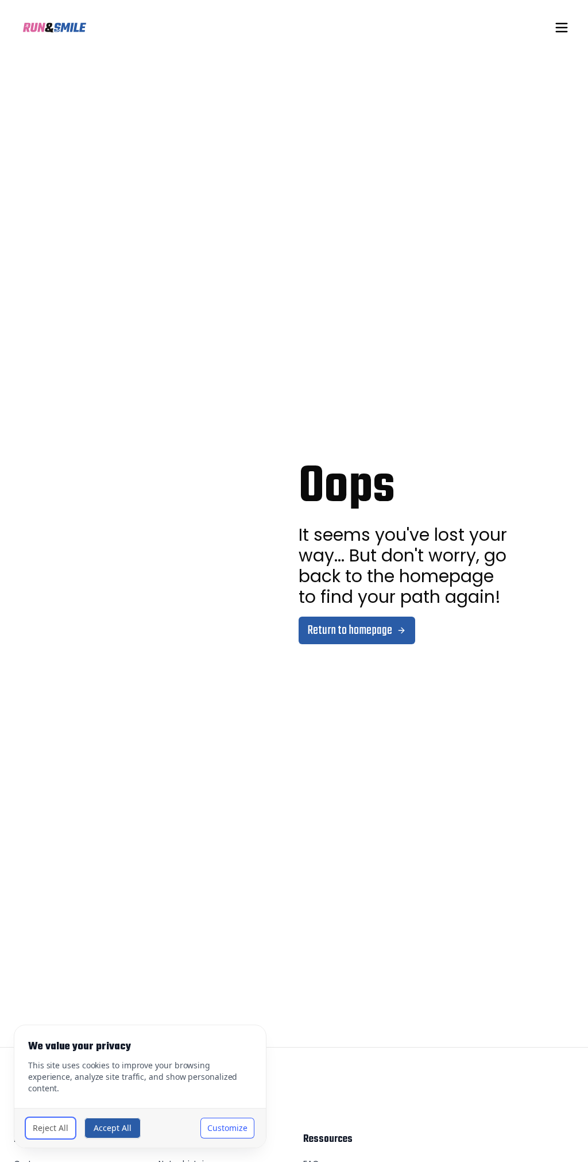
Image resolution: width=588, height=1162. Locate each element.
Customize (227, 1127)
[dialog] (140, 1086)
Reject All (50, 1127)
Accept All (112, 1127)
